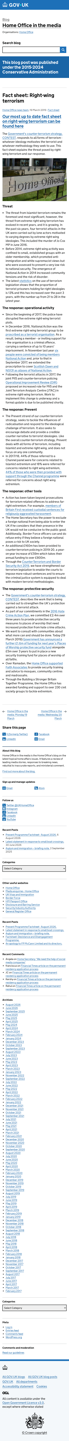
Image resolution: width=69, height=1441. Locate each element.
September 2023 (15, 1048)
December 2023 (15, 1041)
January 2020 (13, 1176)
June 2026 (12, 1008)
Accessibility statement (17, 1386)
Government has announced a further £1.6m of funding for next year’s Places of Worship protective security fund (36, 643)
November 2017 (14, 1264)
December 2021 (14, 1105)
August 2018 (13, 1233)
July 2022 (11, 1082)
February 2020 (14, 1173)
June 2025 (12, 1014)
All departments (26, 1381)
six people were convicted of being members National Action (33, 354)
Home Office (26, 32)
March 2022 (13, 1095)
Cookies (41, 1386)
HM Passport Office (16, 901)
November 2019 (15, 1183)
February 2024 (14, 1034)
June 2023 (12, 1058)
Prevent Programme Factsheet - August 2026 (31, 834)
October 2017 (13, 1267)
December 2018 (14, 1220)
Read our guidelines (13, 1352)
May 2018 (11, 1243)
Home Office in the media (31, 25)
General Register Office (18, 911)
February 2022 (14, 1098)
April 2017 (11, 1284)
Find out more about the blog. (18, 771)
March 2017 (12, 1287)
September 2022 (15, 1078)
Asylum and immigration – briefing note (27, 848)
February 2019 (14, 1213)
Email (42, 739)
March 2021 (12, 1132)
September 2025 (15, 1011)
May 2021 (11, 1125)
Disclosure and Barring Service (23, 904)
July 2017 (11, 1277)
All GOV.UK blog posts (42, 1377)
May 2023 (11, 1061)
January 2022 (13, 1102)
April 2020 (12, 1166)
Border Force (13, 897)
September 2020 (15, 1149)
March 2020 (13, 1169)
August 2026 (13, 1004)
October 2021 (13, 1112)
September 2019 (15, 1189)
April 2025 (12, 1021)
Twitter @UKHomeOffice (20, 805)
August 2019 (13, 1193)
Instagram (12, 808)
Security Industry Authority (21, 908)
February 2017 (14, 1290)
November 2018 (15, 1223)
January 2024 (13, 1038)
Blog (5, 19)
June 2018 (11, 1240)
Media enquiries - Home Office (22, 891)
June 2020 (12, 1159)
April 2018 (11, 1247)
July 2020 (11, 1156)
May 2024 (11, 1024)
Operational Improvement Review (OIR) (31, 382)
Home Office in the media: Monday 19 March (17, 715)
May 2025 (11, 1018)
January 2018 (13, 1257)
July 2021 (11, 1119)
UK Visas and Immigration (20, 894)
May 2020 (11, 1162)
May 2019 (11, 1203)
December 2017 (14, 1260)
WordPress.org (14, 1337)
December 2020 (15, 1139)
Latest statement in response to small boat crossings (34, 841)
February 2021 (14, 1136)
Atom (42, 788)
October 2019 (13, 1186)
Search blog (11, 43)
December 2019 (14, 1179)
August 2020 (13, 1152)
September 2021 (15, 1115)
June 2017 (11, 1280)
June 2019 (11, 1200)
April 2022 (12, 1092)
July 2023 (11, 1055)
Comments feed (14, 1333)
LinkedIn (11, 739)
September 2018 (15, 1230)
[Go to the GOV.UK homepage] (15, 5)
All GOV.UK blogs (13, 1377)
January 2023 (13, 1072)
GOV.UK (7, 1381)
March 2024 (13, 1031)
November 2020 (15, 1142)
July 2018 (11, 1237)
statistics (25, 281)
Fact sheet (53, 110)
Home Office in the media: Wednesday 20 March (50, 715)
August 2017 (13, 1274)
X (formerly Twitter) (17, 734)
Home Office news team (15, 110)
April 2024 (12, 1028)
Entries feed (12, 1330)
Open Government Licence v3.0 (23, 1403)
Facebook (44, 734)
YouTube (11, 819)
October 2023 (14, 1045)
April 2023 (12, 1065)
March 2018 (12, 1250)
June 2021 (11, 1122)
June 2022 (12, 1085)
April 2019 (11, 1206)
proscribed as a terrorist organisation (30, 334)
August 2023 (13, 1051)
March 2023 (13, 1068)
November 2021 (15, 1109)
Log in (9, 1327)
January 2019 (13, 1216)
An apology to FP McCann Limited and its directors (33, 943)
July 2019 (11, 1196)
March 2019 (12, 1210)
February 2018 (14, 1254)
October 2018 (13, 1226)
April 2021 (11, 1129)
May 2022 (11, 1088)
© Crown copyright (34, 1432)
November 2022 (15, 1075)
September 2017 (15, 1270)
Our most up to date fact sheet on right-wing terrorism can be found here (31, 121)
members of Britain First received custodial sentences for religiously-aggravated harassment (35, 509)
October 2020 (14, 1146)
